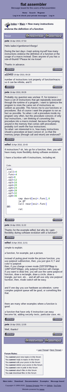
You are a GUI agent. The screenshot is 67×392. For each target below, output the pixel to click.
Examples (44, 381)
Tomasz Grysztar (32, 385)
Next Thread (55, 350)
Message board (57, 381)
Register (41, 13)
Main (22, 24)
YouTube (57, 385)
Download (18, 381)
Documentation (31, 381)
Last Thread (43, 350)
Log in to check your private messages (30, 16)
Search (32, 13)
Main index (8, 381)
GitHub (50, 385)
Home (24, 13)
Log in (51, 16)
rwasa (41, 389)
